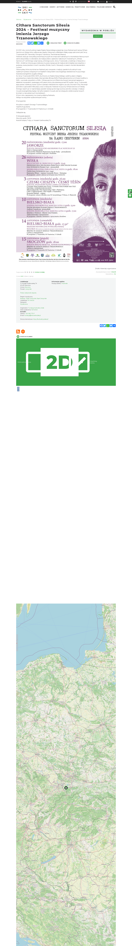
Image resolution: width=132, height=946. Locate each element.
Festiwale (65, 283)
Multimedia (91, 7)
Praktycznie (80, 7)
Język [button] (93, 1)
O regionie (44, 7)
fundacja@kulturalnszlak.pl (32, 315)
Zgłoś (113, 272)
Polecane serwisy (104, 7)
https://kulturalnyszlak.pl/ (40, 319)
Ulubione (102, 1)
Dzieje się (70, 7)
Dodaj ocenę (40, 272)
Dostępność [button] (81, 1)
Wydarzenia (24, 304)
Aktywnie (60, 7)
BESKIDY (18, 1)
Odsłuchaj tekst (56, 43)
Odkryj (52, 7)
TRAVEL (27, 1)
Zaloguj (110, 1)
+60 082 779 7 (30, 313)
